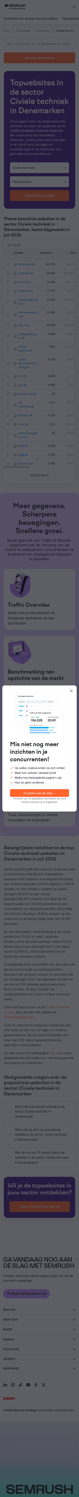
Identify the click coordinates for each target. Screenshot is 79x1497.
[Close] (71, 691)
